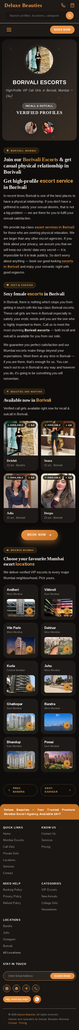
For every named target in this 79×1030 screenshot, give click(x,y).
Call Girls (9, 846)
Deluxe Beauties (26, 1014)
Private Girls (11, 853)
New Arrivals (49, 896)
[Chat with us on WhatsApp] (37, 999)
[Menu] (9, 29)
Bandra (7, 926)
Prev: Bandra (19, 790)
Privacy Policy (12, 896)
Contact (8, 873)
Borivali (8, 946)
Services (8, 866)
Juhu (6, 932)
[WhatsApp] (16, 988)
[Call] (36, 988)
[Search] (70, 15)
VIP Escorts (49, 889)
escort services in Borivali (54, 227)
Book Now (62, 29)
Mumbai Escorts (13, 840)
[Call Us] (63, 5)
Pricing (45, 846)
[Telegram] (26, 988)
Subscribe (62, 976)
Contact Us (48, 833)
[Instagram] (7, 988)
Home (7, 833)
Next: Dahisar (51, 790)
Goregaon (9, 939)
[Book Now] (72, 5)
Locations (9, 860)
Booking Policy (12, 889)
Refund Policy (12, 903)
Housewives (49, 909)
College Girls (49, 903)
